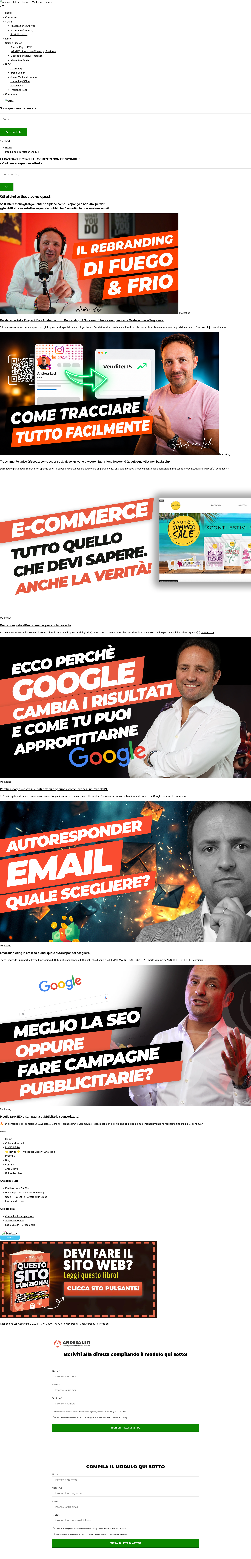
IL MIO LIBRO (12, 1147)
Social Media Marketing (23, 77)
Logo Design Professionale (20, 1224)
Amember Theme (14, 1220)
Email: (55, 1501)
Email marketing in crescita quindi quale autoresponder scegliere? (45, 953)
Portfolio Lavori (18, 34)
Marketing (16, 68)
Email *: (56, 1384)
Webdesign (16, 85)
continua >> (219, 327)
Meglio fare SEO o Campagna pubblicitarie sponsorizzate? (40, 1116)
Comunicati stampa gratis (19, 1216)
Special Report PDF (21, 47)
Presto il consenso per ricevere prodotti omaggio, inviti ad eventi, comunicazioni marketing (91, 1418)
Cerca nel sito (13, 132)
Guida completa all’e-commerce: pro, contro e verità (35, 625)
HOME (8, 13)
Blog (7, 1160)
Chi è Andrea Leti (14, 1143)
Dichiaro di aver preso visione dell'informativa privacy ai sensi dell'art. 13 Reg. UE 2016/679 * (90, 1412)
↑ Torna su (103, 1323)
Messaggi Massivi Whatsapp (26, 55)
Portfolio (10, 1155)
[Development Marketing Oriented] (26, 2)
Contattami (11, 94)
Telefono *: (57, 1398)
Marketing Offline (20, 81)
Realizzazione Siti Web (22, 25)
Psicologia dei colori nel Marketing (24, 1192)
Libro (8, 38)
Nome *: (56, 1371)
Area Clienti (11, 1168)
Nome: (55, 1474)
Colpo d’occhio (13, 1173)
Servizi (8, 21)
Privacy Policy (70, 1323)
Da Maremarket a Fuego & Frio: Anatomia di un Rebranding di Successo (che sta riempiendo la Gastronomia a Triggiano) (82, 320)
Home (8, 147)
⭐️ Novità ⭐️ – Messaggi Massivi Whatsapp (30, 1151)
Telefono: (56, 1515)
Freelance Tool (18, 89)
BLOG (8, 64)
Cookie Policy (87, 1323)
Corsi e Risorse (13, 42)
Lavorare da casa (14, 1201)
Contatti (9, 1164)
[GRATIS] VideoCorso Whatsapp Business (33, 51)
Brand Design (17, 72)
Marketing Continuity (22, 30)
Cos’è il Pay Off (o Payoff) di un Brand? (27, 1196)
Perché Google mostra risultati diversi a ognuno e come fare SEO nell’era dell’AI (54, 789)
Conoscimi (11, 17)
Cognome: (57, 1488)
